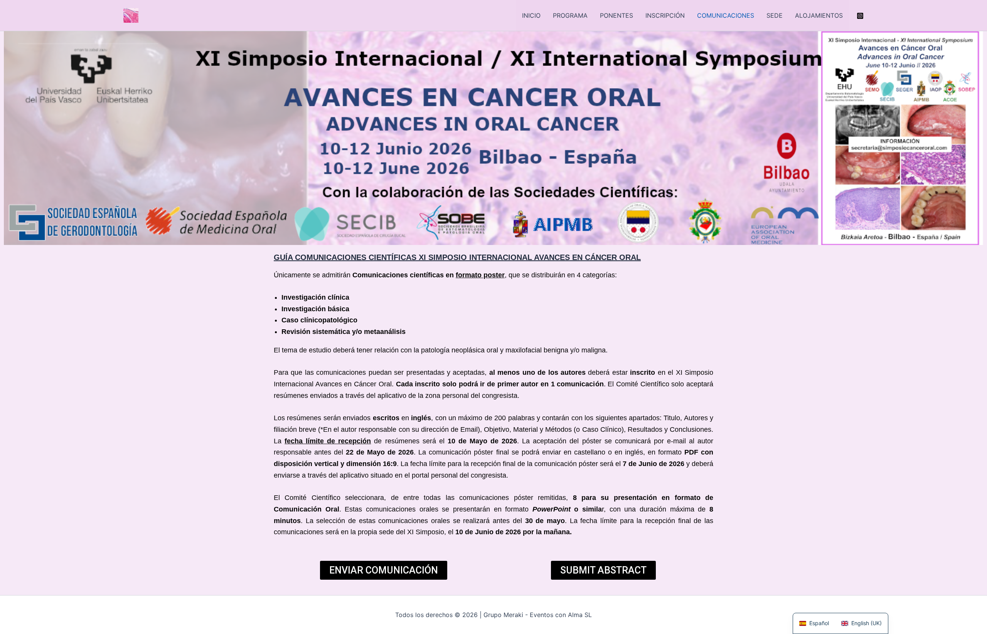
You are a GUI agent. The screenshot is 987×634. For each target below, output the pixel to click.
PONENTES (616, 15)
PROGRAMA (570, 15)
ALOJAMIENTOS (819, 15)
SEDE (774, 15)
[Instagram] (860, 15)
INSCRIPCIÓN (665, 15)
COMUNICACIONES (725, 15)
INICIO (531, 15)
